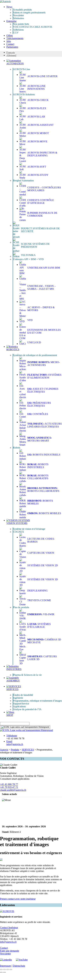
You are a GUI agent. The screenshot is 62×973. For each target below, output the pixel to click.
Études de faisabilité (23, 695)
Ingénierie (18, 697)
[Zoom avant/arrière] (11, 969)
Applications (19, 706)
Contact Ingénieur (9, 927)
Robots (16, 447)
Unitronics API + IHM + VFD (28, 259)
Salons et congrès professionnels (29, 12)
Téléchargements (14, 38)
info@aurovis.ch (14, 744)
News (9, 6)
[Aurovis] (5, 1)
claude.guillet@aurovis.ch (13, 790)
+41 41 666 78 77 (9, 784)
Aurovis (4, 749)
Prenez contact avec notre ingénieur (18, 898)
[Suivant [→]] (4, 972)
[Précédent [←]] (1, 972)
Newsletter (18, 15)
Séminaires (18, 18)
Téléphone (11, 735)
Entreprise (11, 21)
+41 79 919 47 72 (9, 787)
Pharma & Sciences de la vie (27, 675)
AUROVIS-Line (21, 69)
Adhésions (18, 29)
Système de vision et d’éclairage (29, 529)
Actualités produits (22, 9)
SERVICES (28, 749)
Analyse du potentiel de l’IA (27, 709)
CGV (16, 32)
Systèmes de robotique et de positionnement (35, 355)
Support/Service (21, 703)
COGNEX (18, 531)
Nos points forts (21, 24)
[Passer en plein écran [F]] (7, 969)
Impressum (5, 965)
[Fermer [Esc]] (1, 969)
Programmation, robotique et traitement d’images (37, 700)
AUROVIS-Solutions (24, 94)
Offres (9, 35)
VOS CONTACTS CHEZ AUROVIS (32, 27)
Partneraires (12, 47)
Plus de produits (21, 607)
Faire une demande (9, 950)
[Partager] (4, 969)
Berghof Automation (23, 180)
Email (9, 741)
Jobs (8, 41)
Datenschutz (19, 965)
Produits (15, 749)
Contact (10, 44)
